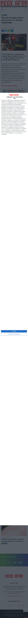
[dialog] (14, 309)
